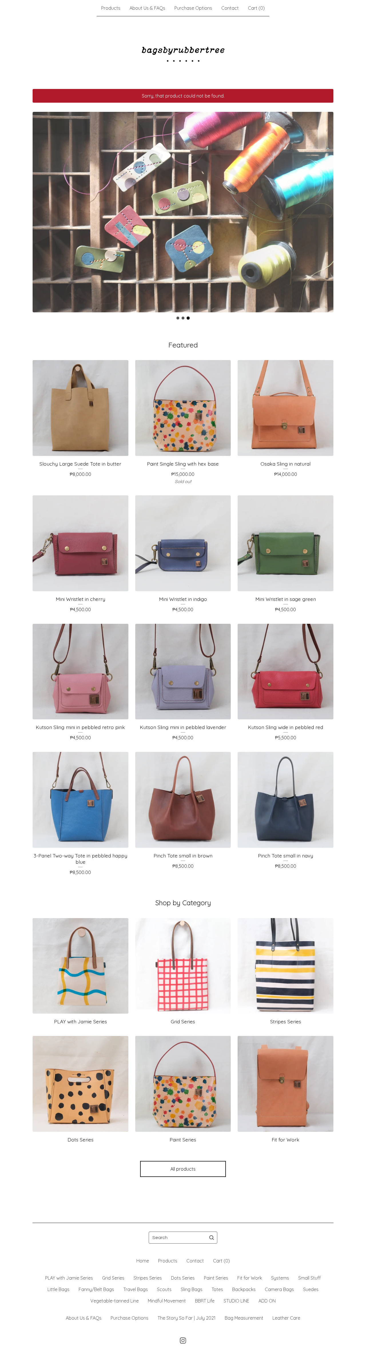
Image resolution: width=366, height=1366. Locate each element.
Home (142, 1261)
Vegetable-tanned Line (114, 1301)
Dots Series (183, 1278)
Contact (230, 8)
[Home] (183, 52)
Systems (280, 1278)
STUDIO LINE (236, 1301)
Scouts (164, 1289)
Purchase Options (193, 8)
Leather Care (286, 1318)
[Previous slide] (40, 208)
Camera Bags (279, 1289)
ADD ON (267, 1301)
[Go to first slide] (325, 208)
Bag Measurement (244, 1318)
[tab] (177, 318)
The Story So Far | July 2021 (187, 1318)
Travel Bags (135, 1289)
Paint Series (216, 1278)
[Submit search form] (211, 1237)
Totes (217, 1289)
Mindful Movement (167, 1301)
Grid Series (113, 1278)
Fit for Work (249, 1278)
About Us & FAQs (147, 8)
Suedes (311, 1289)
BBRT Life (204, 1301)
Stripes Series (148, 1278)
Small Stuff (309, 1278)
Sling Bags (191, 1289)
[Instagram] (183, 1340)
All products (183, 1169)
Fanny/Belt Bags (96, 1289)
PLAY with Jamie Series (69, 1278)
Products (110, 8)
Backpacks (244, 1289)
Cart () (256, 8)
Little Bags (58, 1289)
